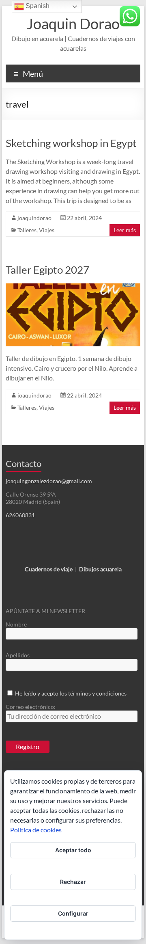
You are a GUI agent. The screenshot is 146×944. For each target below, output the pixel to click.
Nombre (16, 624)
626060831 (20, 515)
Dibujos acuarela (100, 569)
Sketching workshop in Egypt (71, 142)
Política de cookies (36, 830)
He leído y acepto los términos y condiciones (71, 693)
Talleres (26, 230)
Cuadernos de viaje (49, 569)
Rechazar (73, 881)
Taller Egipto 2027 (47, 269)
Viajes (46, 230)
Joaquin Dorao (73, 23)
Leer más (125, 230)
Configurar (73, 913)
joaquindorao (34, 217)
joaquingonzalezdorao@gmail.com (49, 480)
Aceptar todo (73, 850)
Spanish (36, 5)
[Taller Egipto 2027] (73, 287)
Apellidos (18, 655)
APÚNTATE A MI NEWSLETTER (45, 610)
